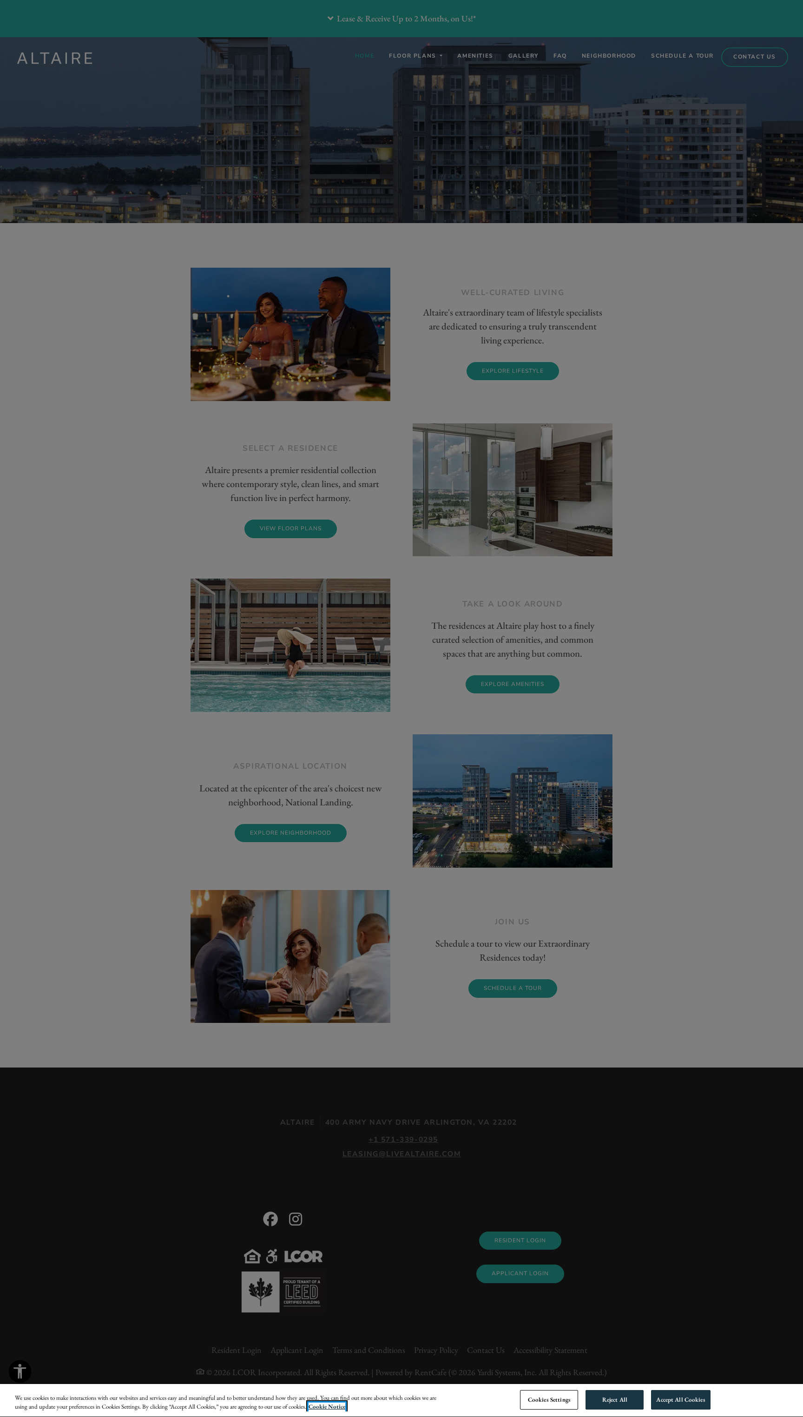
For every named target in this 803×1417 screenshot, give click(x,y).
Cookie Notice (327, 1407)
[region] (401, 1400)
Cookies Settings (549, 1400)
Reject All (614, 1400)
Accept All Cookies (680, 1400)
